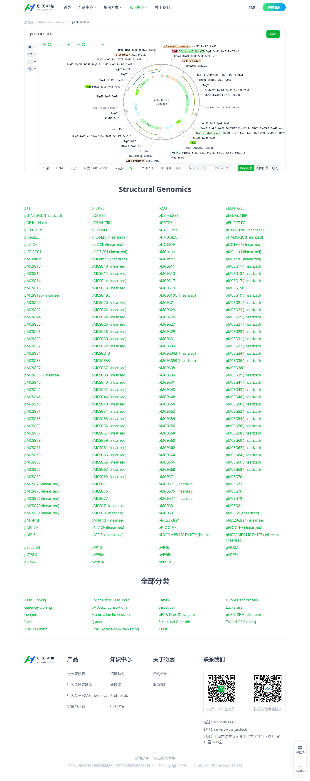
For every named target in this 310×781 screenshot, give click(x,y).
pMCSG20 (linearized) (108, 302)
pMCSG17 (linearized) (243, 280)
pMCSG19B (235, 288)
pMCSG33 (167, 346)
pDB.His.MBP (236, 215)
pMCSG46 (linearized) (108, 396)
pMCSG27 (167, 324)
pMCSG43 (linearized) (243, 389)
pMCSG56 (167, 425)
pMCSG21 (167, 302)
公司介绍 (160, 673)
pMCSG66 (167, 462)
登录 (252, 7)
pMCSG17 (167, 280)
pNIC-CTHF (167, 527)
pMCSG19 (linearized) (243, 295)
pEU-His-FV (33, 229)
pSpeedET (32, 547)
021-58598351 (225, 722)
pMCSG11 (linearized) (243, 266)
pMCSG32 (32, 346)
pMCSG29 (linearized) (243, 331)
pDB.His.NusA (35, 222)
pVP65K (232, 554)
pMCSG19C (100, 295)
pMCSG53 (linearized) (108, 418)
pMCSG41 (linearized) (243, 382)
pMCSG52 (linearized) (243, 411)
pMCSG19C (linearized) (177, 295)
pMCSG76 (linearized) (41, 498)
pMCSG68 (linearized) (243, 469)
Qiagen (97, 621)
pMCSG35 (32, 360)
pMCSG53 (32, 418)
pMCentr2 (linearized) (109, 258)
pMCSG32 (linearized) (108, 346)
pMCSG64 (167, 454)
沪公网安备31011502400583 (90, 765)
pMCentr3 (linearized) (243, 258)
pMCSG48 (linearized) (243, 396)
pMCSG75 (99, 491)
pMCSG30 (32, 338)
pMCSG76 (234, 491)
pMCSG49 (32, 404)
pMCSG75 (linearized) (176, 491)
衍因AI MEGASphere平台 (87, 695)
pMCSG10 (32, 266)
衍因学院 (117, 706)
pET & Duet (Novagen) (177, 614)
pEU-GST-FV (235, 222)
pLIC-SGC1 (32, 251)
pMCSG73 (234, 483)
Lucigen (30, 614)
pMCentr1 (167, 251)
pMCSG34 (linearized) (243, 353)
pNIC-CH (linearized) (107, 527)
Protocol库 (119, 695)
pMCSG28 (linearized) (108, 331)
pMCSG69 (32, 476)
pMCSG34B (100, 353)
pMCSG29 (167, 331)
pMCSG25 (167, 317)
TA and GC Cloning (241, 621)
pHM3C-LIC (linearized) (244, 237)
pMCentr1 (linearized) (243, 251)
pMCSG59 (32, 440)
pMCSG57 (32, 433)
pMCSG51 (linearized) (108, 411)
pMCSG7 (166, 476)
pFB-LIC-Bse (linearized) (244, 229)
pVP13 (96, 547)
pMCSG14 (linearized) (108, 280)
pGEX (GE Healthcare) (243, 614)
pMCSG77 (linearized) (176, 498)
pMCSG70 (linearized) (41, 483)
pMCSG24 (32, 317)
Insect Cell (167, 607)
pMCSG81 (234, 505)
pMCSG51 (32, 411)
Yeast (163, 629)
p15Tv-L (97, 208)
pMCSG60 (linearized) (243, 440)
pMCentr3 (167, 258)
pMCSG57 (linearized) (108, 433)
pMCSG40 (32, 382)
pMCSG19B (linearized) (43, 295)
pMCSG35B (100, 360)
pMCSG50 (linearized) (243, 404)
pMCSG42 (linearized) (108, 389)
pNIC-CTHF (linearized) (244, 527)
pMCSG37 (32, 367)
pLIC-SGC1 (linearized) (109, 251)
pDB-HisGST (168, 215)
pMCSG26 (32, 324)
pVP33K (30, 554)
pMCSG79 (234, 498)
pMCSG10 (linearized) (108, 266)
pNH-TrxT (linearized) (108, 520)
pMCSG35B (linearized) (177, 360)
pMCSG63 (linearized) (108, 454)
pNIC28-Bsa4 (169, 520)
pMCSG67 (32, 469)
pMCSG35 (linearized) (243, 360)
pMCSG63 (32, 454)
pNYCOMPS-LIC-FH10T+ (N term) (185, 534)
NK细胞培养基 (164, 758)
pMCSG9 (166, 512)
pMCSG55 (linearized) (108, 425)
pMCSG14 (32, 280)
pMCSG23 (167, 309)
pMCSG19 (167, 288)
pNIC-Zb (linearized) (107, 534)
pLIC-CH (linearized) (107, 244)
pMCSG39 (167, 375)
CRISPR (164, 600)
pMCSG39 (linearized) (243, 375)
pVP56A (97, 554)
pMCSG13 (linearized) (243, 273)
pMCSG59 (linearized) (108, 440)
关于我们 (162, 7)
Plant (28, 621)
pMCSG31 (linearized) (243, 338)
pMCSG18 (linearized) (108, 288)
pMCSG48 (167, 396)
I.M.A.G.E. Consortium (109, 607)
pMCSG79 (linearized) (41, 505)
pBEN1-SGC (235, 208)
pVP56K (165, 554)
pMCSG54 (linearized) (243, 418)
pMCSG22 (32, 309)
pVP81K (97, 561)
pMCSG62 (167, 447)
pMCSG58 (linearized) (243, 433)
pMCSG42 (32, 389)
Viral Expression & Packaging (115, 629)
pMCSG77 (99, 498)
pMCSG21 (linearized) (243, 302)
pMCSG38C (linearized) (43, 375)
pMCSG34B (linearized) (177, 353)
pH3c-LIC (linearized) (108, 237)
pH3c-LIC (31, 237)
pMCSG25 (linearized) (243, 317)
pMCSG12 (32, 273)
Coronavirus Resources (110, 600)
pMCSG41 (167, 382)
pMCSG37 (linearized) (108, 367)
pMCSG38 (167, 367)
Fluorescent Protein (242, 600)
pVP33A (232, 547)
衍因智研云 (76, 673)
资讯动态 (117, 673)
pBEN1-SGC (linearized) (43, 215)
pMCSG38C (235, 367)
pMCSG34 (32, 353)
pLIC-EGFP (167, 244)
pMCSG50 (167, 404)
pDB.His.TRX (101, 222)
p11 (27, 208)
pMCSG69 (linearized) (108, 476)
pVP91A (165, 561)
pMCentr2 (32, 258)
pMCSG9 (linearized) (242, 512)
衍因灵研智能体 (79, 684)
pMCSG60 (167, 440)
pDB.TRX (165, 222)
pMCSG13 (167, 273)
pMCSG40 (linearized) (108, 382)
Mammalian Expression (110, 614)
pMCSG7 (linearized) (107, 505)
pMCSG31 (167, 338)
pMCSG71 (99, 483)
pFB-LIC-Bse (168, 229)
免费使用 (274, 7)
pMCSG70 (234, 476)
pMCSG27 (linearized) (243, 324)
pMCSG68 (167, 469)
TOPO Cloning (35, 629)
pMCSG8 (166, 505)
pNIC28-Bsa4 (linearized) (245, 520)
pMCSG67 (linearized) (108, 469)
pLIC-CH (30, 244)
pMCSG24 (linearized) (108, 317)
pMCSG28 (32, 331)
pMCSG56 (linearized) (243, 425)
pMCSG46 (32, 396)
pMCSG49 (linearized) (108, 404)
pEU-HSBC (99, 229)
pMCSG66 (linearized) (243, 462)
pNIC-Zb (30, 534)
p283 (163, 208)
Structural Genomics (52, 22)
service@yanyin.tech (230, 729)
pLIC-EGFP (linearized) (243, 244)
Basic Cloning (35, 600)
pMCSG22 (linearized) (108, 309)
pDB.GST (98, 215)
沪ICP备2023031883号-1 (134, 765)
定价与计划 (76, 706)
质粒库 (29, 22)
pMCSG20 (32, 302)
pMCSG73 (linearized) (41, 491)
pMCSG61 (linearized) (108, 447)
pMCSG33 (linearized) (243, 346)
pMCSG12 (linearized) (108, 273)
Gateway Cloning (38, 607)
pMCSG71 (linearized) (176, 483)
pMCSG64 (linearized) (243, 454)
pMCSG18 (32, 288)
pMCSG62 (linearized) (243, 447)
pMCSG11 (167, 266)
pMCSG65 (32, 462)
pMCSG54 (167, 418)
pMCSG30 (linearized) (108, 338)
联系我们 (160, 684)
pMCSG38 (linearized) (108, 375)
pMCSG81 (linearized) (41, 512)
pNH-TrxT (31, 520)
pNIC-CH (31, 527)
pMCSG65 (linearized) (108, 462)
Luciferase (234, 607)
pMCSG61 (32, 447)
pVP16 (164, 547)
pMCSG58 (167, 433)
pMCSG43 (167, 389)
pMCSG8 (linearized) (107, 512)
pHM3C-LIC (168, 237)
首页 (67, 7)
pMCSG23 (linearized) (243, 309)
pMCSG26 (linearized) (108, 324)
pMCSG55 (32, 425)
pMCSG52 (167, 411)
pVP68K (30, 561)
